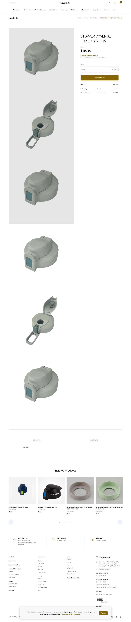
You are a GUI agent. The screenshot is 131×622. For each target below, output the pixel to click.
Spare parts (27, 10)
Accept (103, 613)
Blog (39, 590)
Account (95, 10)
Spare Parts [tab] (94, 440)
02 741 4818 (102, 575)
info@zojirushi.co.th (104, 569)
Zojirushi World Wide (73, 578)
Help (114, 10)
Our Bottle (41, 584)
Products (85, 18)
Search (69, 562)
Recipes (11, 590)
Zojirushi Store (13, 583)
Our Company (42, 581)
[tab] (100, 64)
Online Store (12, 586)
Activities (40, 578)
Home (79, 18)
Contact (69, 559)
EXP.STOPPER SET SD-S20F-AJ (47, 507)
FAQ (68, 565)
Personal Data (42, 572)
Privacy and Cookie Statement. (71, 614)
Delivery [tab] (83, 84)
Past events (12, 577)
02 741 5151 (102, 582)
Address (40, 569)
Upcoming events (14, 574)
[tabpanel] (22, 495)
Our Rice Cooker (42, 587)
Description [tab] (37, 440)
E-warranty (70, 568)
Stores (63, 10)
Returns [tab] (116, 84)
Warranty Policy (71, 571)
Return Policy (71, 574)
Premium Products (40, 10)
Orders (40, 566)
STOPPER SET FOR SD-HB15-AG (18, 507)
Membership (85, 10)
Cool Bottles (93, 18)
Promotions (12, 571)
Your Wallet (41, 563)
